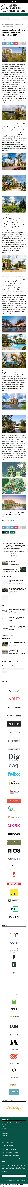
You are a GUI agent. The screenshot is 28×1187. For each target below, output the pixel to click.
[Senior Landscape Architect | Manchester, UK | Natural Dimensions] (5, 619)
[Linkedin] (12, 1)
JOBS (3, 606)
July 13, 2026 (12, 655)
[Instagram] (9, 1)
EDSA (3, 65)
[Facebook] (15, 1)
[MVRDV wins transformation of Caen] (5, 597)
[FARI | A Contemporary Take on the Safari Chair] (5, 644)
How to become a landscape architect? (11, 1158)
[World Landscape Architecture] (13, 12)
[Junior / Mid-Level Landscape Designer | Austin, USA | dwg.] (5, 611)
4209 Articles (22, 541)
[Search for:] (14, 18)
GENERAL (9, 23)
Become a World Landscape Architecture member (12, 1123)
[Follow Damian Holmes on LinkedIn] (16, 556)
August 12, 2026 (13, 621)
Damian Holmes (15, 39)
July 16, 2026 (12, 631)
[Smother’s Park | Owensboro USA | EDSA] (5, 582)
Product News (6, 639)
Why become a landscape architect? (10, 1155)
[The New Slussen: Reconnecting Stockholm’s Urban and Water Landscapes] (5, 652)
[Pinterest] (18, 1)
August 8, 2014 (6, 39)
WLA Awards (21, 1168)
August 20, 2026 (13, 645)
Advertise (4, 1131)
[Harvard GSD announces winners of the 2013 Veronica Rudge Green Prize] (5, 590)
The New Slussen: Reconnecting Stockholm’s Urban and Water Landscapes (17, 652)
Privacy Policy (5, 1137)
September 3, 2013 (14, 591)
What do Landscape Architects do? (10, 1152)
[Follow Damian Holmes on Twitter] (13, 556)
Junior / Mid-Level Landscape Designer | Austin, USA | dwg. (17, 610)
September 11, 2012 (14, 583)
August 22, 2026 (13, 612)
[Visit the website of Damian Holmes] (11, 556)
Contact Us (4, 1135)
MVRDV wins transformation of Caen (17, 596)
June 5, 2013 (12, 597)
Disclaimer (4, 1140)
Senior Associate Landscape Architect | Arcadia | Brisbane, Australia (17, 628)
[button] (26, 15)
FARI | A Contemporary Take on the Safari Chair (17, 643)
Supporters (4, 1126)
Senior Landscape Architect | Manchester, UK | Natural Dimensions (17, 619)
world (12, 532)
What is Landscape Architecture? (9, 1149)
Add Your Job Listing (7, 635)
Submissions (5, 1133)
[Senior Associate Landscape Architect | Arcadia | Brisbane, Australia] (5, 628)
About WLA (4, 1128)
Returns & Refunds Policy (8, 1142)
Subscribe (4, 672)
